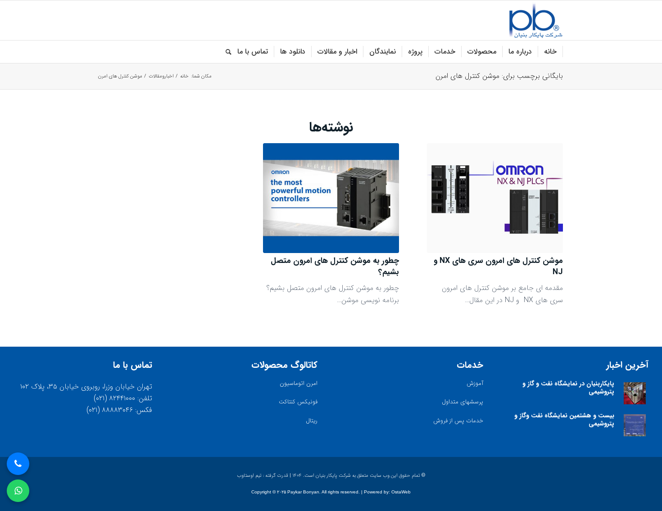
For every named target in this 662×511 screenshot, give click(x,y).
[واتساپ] (18, 490)
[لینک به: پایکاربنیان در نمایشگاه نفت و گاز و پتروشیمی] (635, 393)
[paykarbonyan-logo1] (535, 20)
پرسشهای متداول (462, 402)
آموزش (475, 383)
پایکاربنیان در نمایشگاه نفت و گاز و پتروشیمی (568, 388)
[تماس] (18, 463)
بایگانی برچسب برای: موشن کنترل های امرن (499, 75)
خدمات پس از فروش (458, 420)
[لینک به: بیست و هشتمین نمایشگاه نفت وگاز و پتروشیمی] (635, 425)
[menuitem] (550, 52)
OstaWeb (401, 491)
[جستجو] (225, 52)
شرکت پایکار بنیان (333, 475)
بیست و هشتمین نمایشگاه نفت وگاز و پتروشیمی (564, 420)
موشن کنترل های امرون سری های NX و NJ (498, 266)
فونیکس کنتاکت (298, 402)
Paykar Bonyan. (304, 491)
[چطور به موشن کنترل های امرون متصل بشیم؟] (331, 198)
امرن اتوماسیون (298, 383)
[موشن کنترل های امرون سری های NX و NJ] (495, 198)
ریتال (311, 420)
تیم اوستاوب (249, 475)
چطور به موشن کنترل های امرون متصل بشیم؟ (335, 266)
